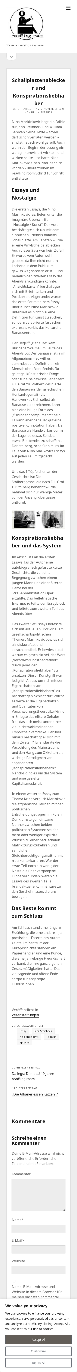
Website (18, 1261)
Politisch (51, 1036)
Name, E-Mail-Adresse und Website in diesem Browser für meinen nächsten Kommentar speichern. (37, 1294)
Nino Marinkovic (29, 1036)
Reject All (38, 1363)
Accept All (38, 1339)
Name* (17, 1219)
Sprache (25, 1042)
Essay (23, 1030)
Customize (38, 1351)
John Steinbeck (43, 1030)
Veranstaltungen (25, 1015)
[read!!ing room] (25, 41)
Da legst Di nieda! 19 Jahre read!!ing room (33, 1076)
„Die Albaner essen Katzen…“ (35, 1094)
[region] (38, 1335)
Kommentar (21, 1174)
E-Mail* (18, 1240)
